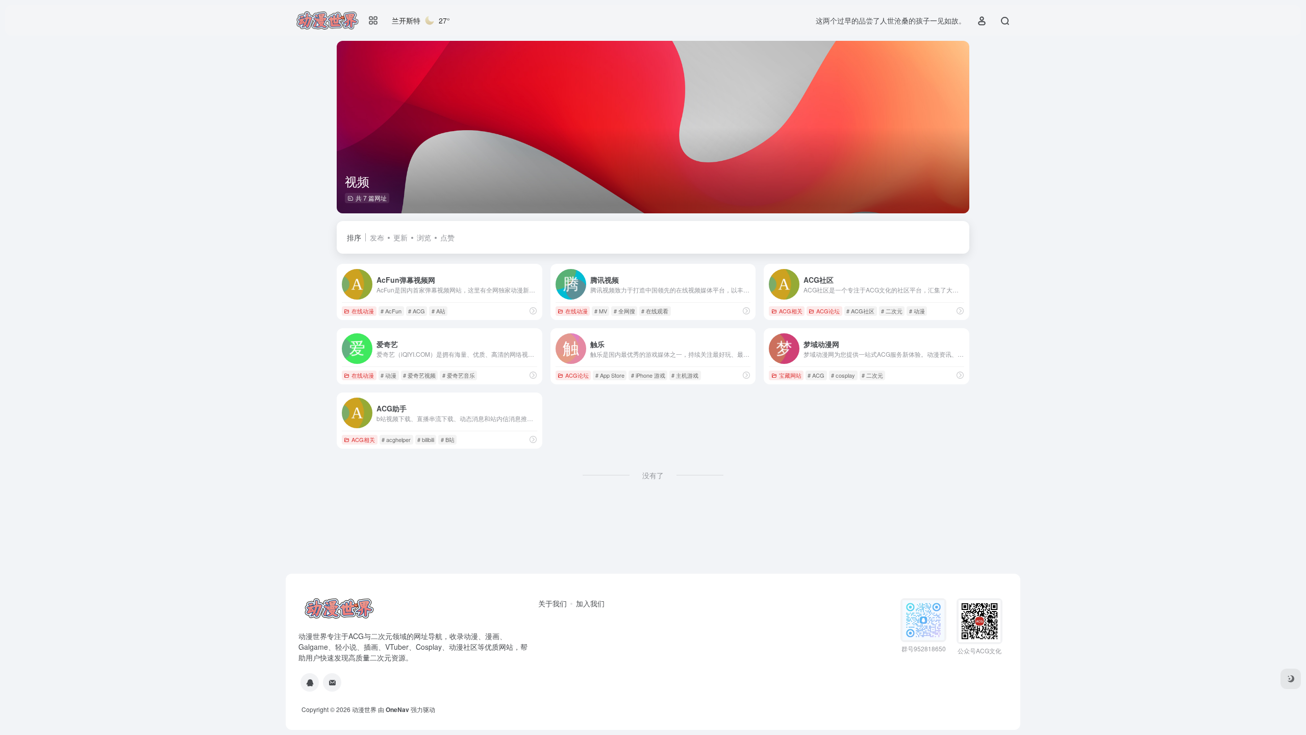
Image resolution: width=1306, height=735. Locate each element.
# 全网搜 (624, 311)
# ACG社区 (860, 311)
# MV (600, 311)
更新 (400, 237)
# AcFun (391, 311)
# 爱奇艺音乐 (458, 375)
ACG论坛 (828, 311)
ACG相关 (790, 311)
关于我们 (552, 603)
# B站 (448, 439)
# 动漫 (917, 311)
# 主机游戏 (684, 375)
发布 (377, 237)
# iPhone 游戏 (648, 375)
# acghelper (396, 439)
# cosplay (843, 375)
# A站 (438, 311)
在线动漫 (362, 311)
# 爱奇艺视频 (419, 375)
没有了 (653, 475)
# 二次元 (891, 311)
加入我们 (590, 603)
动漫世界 (364, 709)
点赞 (447, 237)
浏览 (424, 237)
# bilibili (425, 439)
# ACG (416, 311)
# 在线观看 (654, 311)
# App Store (609, 375)
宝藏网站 (790, 375)
